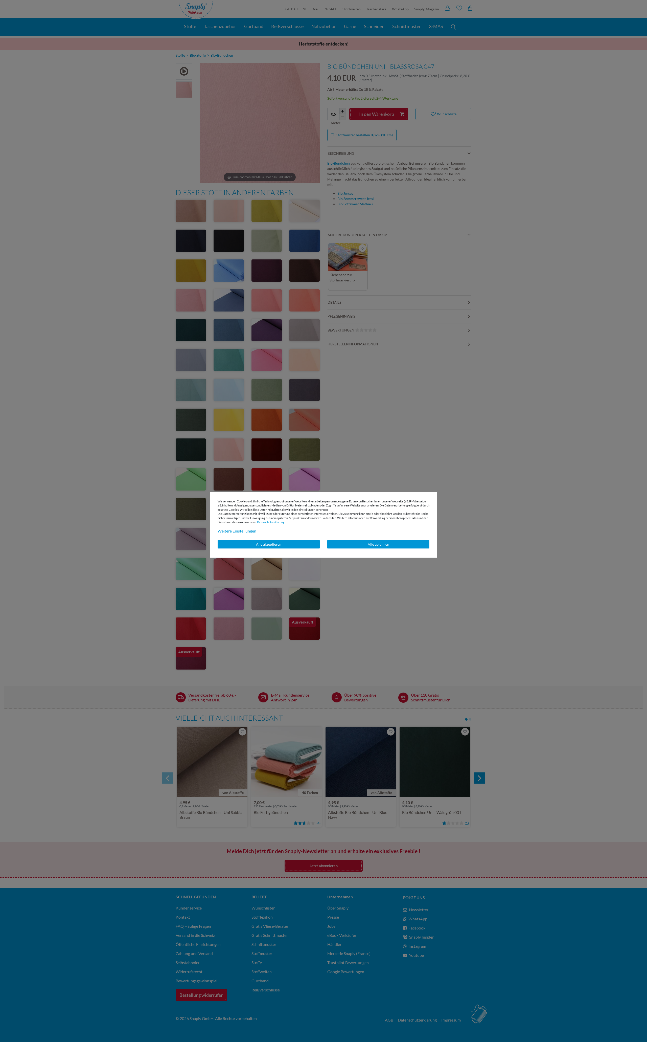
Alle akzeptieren (268, 544)
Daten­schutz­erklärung (270, 522)
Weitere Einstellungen (237, 530)
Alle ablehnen (378, 544)
